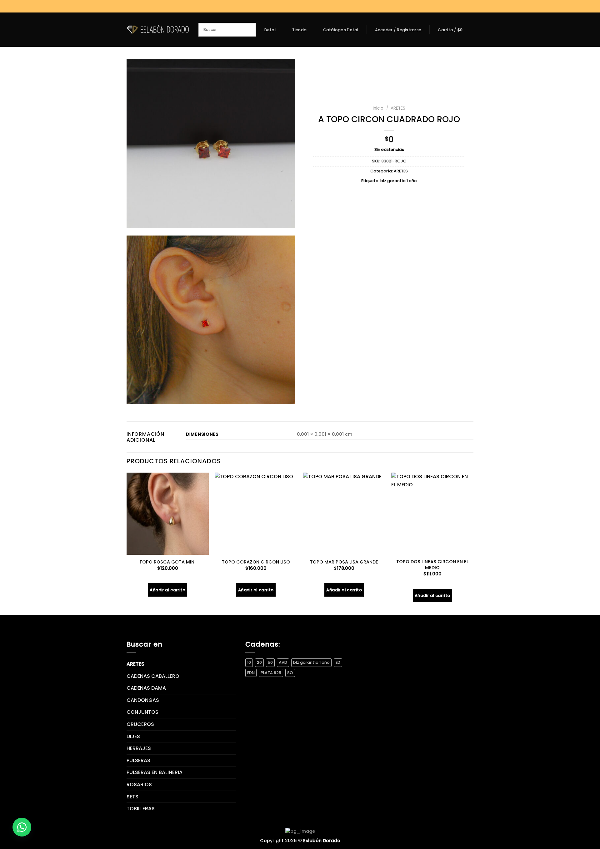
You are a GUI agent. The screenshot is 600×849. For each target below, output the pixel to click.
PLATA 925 (271, 672)
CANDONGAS (143, 700)
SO (290, 672)
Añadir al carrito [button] (167, 590)
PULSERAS (138, 760)
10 (249, 662)
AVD (283, 662)
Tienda (299, 29)
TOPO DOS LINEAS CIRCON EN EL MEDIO (432, 564)
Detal (270, 29)
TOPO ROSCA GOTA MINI (167, 562)
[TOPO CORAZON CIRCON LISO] (256, 514)
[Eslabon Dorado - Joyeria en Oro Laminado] (158, 29)
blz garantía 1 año (398, 180)
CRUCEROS (140, 724)
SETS (132, 796)
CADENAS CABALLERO (153, 676)
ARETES (398, 108)
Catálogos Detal (340, 29)
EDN (251, 672)
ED (338, 662)
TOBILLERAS (141, 808)
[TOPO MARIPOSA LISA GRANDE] (344, 514)
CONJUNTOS (142, 712)
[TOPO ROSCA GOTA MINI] (168, 514)
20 (259, 662)
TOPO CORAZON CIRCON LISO (256, 562)
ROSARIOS (139, 784)
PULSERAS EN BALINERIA (154, 772)
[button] (21, 827)
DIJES (133, 736)
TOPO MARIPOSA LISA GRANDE (344, 562)
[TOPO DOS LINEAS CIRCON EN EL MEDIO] (432, 514)
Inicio (378, 108)
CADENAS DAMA (146, 688)
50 (270, 662)
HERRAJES (139, 748)
